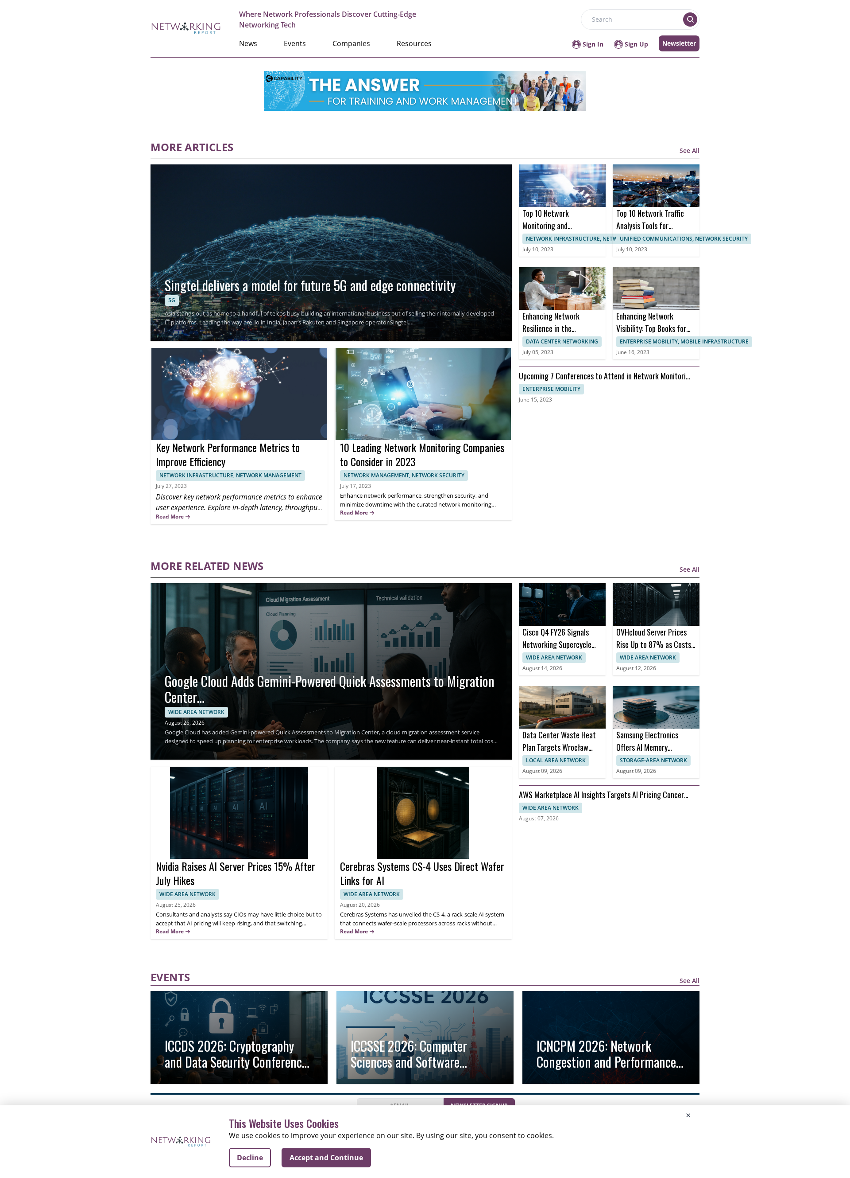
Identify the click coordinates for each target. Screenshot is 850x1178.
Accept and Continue (326, 1157)
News (248, 43)
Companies (351, 43)
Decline (250, 1157)
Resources (414, 43)
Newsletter (679, 43)
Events (295, 43)
